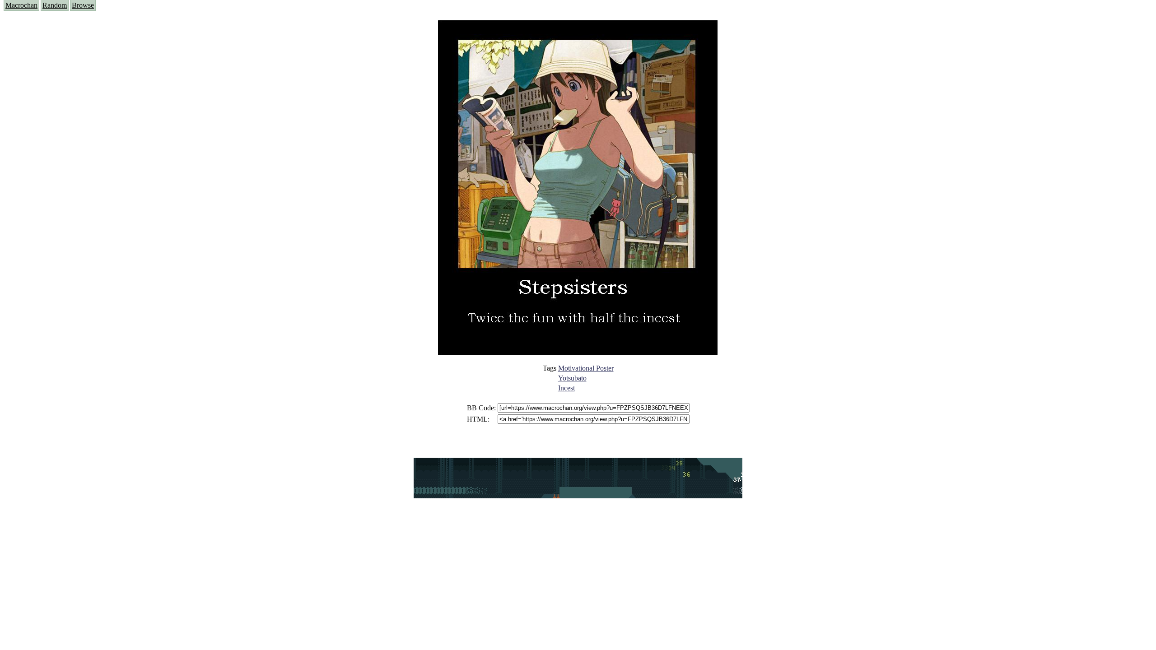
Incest (566, 388)
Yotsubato (572, 378)
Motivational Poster (586, 368)
